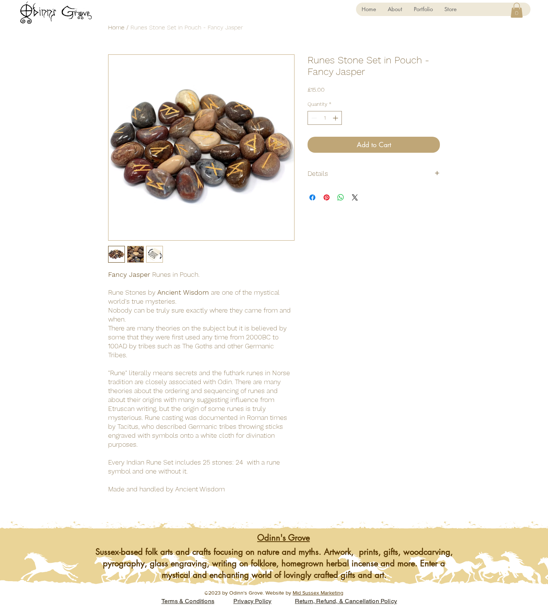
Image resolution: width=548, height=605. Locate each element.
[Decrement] (313, 117)
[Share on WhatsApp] (340, 197)
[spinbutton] (324, 117)
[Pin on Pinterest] (326, 197)
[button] (516, 10)
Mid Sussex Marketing (318, 593)
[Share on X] (354, 197)
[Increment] (336, 117)
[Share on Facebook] (312, 197)
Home (116, 27)
